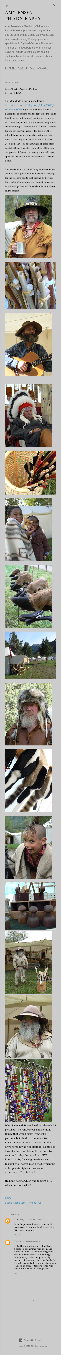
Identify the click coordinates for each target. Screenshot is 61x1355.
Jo (15, 1241)
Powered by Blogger (33, 1340)
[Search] (54, 5)
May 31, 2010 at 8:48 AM (29, 1241)
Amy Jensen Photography (23, 15)
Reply (17, 1235)
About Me (26, 68)
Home (10, 68)
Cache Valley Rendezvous (27, 1202)
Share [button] (8, 1197)
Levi (31, 1172)
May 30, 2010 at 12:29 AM (31, 1219)
